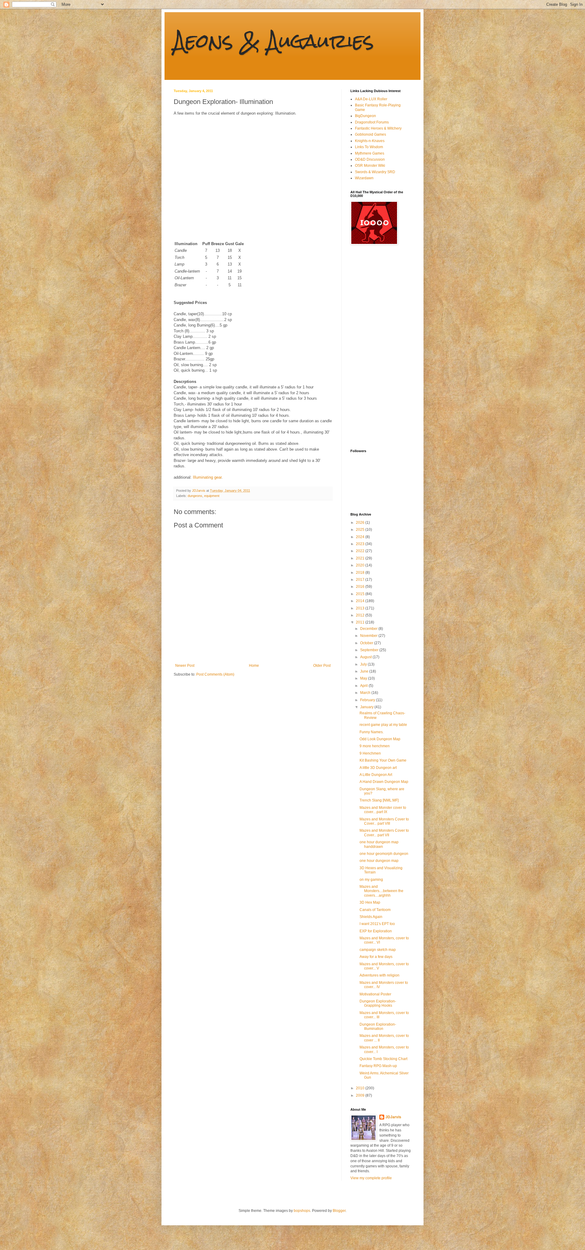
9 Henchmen (370, 753)
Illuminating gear (207, 477)
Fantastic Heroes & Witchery (378, 128)
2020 (360, 565)
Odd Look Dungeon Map (380, 739)
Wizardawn (364, 178)
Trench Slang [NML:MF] (379, 800)
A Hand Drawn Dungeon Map (384, 782)
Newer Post (184, 665)
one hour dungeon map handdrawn (379, 844)
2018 (360, 572)
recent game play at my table (383, 725)
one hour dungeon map (379, 861)
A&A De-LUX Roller (371, 99)
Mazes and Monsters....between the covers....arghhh (381, 891)
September (369, 650)
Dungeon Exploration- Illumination (378, 1026)
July (364, 664)
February (368, 700)
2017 (360, 579)
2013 (360, 608)
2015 (360, 594)
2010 (360, 1088)
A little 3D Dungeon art (378, 768)
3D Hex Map (370, 902)
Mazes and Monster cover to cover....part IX (383, 809)
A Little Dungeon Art (376, 775)
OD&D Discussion (370, 159)
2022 (360, 551)
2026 (360, 522)
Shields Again (371, 917)
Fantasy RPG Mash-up (378, 1066)
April (364, 686)
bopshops (302, 1211)
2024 (360, 537)
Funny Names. (372, 732)
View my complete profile (371, 1178)
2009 (360, 1095)
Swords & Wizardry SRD (375, 172)
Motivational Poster (375, 994)
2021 (360, 558)
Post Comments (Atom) (215, 674)
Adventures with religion (379, 975)
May (364, 678)
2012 (360, 615)
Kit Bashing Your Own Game (383, 760)
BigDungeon (365, 116)
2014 (360, 601)
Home (254, 665)
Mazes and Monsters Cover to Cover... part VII (384, 832)
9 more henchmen (375, 746)
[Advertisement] (374, 346)
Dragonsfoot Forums (372, 122)
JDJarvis (393, 1117)
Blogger (339, 1211)
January (367, 707)
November (369, 636)
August (366, 657)
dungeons (195, 496)
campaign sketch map (378, 950)
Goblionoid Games (370, 134)
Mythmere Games (369, 153)
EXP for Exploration (376, 931)
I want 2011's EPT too (377, 924)
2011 (360, 622)
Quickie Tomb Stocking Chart (383, 1059)
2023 (360, 544)
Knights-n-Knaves (370, 141)
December (369, 629)
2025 (360, 529)
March (365, 693)
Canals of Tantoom (375, 910)
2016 (360, 586)
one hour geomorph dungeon (384, 854)
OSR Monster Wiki (370, 165)
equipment (211, 496)
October (367, 643)
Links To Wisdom (369, 147)
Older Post (322, 665)
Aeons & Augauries (274, 40)
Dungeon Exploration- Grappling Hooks (378, 1003)
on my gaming (371, 879)
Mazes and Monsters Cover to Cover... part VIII (384, 821)
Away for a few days (376, 957)
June (364, 671)
